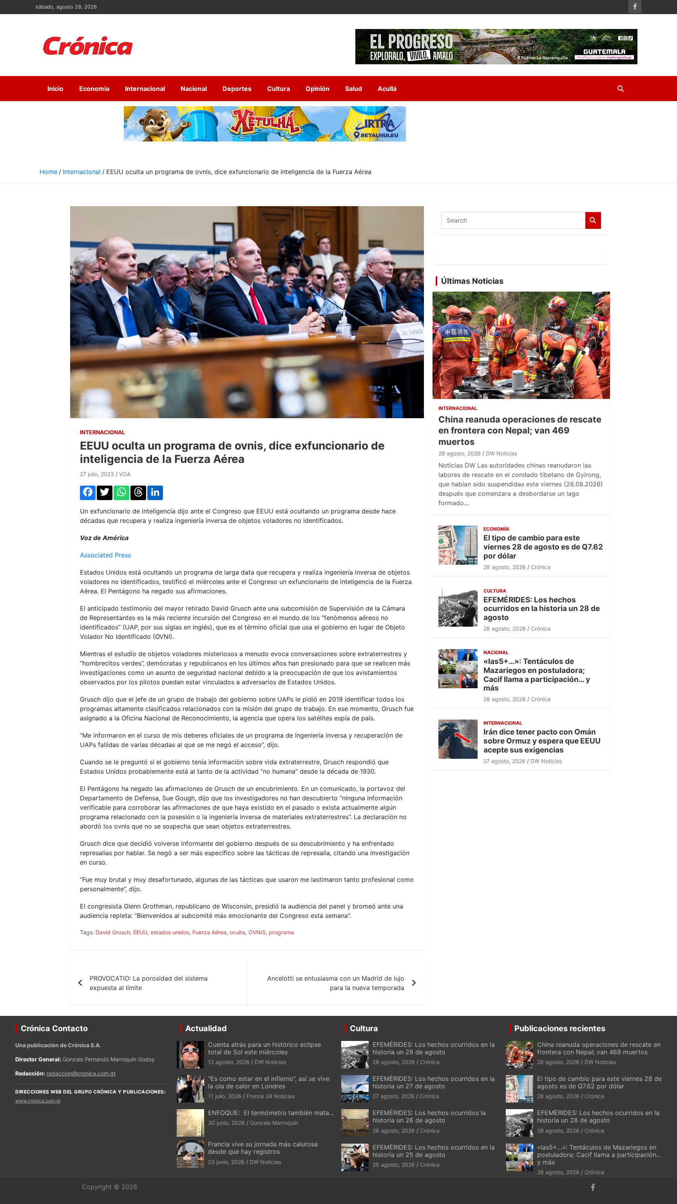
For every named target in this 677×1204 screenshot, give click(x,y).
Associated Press (105, 555)
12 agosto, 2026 (229, 1062)
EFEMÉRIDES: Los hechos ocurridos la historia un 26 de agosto (429, 1116)
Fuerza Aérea (209, 932)
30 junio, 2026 (226, 1122)
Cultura (278, 88)
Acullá (387, 88)
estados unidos (169, 932)
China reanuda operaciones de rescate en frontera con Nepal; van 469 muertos (519, 430)
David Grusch (113, 932)
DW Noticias (501, 453)
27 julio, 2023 (97, 474)
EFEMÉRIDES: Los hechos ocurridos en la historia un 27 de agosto (434, 1082)
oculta (237, 932)
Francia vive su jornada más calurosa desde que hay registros (263, 1147)
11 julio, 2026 (224, 1096)
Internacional (145, 88)
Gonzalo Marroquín (274, 1122)
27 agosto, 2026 (504, 761)
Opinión (317, 88)
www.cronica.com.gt (37, 1101)
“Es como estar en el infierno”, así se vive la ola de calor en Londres (268, 1082)
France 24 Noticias (270, 1096)
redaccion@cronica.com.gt (81, 1073)
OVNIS (257, 932)
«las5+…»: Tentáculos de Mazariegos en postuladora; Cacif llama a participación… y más (536, 675)
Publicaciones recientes (559, 1028)
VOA (124, 474)
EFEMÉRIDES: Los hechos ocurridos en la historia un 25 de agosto (434, 1151)
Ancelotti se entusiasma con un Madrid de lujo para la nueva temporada (335, 983)
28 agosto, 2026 (459, 453)
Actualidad (206, 1028)
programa (281, 932)
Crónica (540, 567)
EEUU (140, 932)
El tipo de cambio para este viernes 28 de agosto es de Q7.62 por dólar (543, 546)
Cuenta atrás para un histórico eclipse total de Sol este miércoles (264, 1048)
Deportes (237, 88)
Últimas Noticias (472, 281)
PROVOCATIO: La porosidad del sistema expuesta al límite (149, 983)
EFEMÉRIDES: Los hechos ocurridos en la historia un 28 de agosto (541, 608)
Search (593, 220)
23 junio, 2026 (226, 1162)
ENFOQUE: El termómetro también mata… (271, 1113)
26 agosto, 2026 (394, 1130)
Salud (353, 88)
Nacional (194, 88)
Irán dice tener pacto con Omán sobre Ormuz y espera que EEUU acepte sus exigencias (542, 740)
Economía (94, 88)
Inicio (55, 88)
